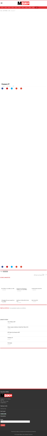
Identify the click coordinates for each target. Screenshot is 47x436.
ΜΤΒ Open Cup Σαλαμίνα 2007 (39, 275)
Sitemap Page (3, 408)
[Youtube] (24, 433)
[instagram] (4, 413)
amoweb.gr (33, 431)
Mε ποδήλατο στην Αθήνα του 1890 (7, 288)
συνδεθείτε (23, 308)
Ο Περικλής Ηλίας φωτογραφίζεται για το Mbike (7, 301)
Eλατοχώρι (10, 343)
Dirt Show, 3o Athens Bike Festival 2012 (23, 301)
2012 (19, 7)
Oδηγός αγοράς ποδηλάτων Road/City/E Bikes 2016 (18, 327)
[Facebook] (1, 413)
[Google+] (21, 433)
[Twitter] (2, 413)
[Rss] (5, 413)
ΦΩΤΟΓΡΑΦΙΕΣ (5, 10)
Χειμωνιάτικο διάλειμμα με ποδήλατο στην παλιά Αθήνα (22, 289)
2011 (23, 7)
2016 (6, 7)
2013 (16, 7)
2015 (9, 7)
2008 (33, 7)
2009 (30, 7)
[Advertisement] (23, 358)
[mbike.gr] (23, 3)
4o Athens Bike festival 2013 (37, 288)
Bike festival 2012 (35, 300)
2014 (13, 7)
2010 (26, 7)
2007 (37, 7)
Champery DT (10, 337)
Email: (1, 419)
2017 (2, 7)
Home (1, 10)
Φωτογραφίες (5, 271)
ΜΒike (4, 86)
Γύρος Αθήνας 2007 (11, 321)
